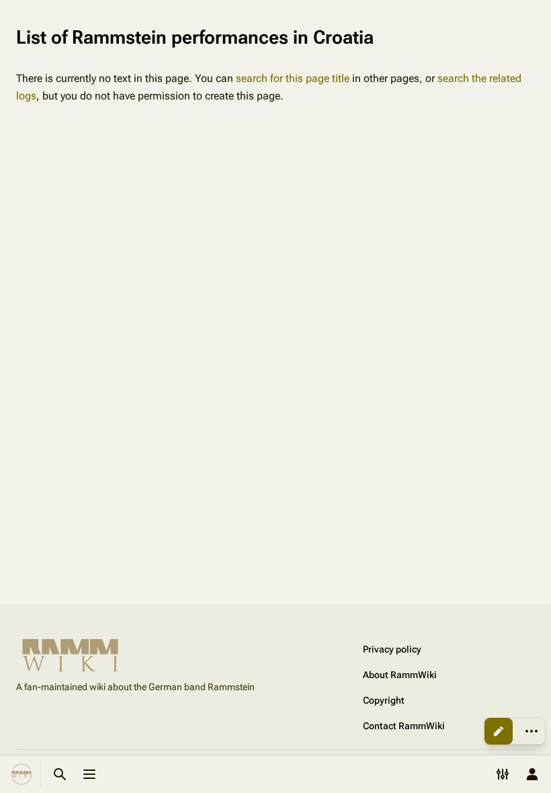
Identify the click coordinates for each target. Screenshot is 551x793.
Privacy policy (392, 649)
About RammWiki (400, 674)
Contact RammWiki (404, 725)
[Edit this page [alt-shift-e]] (498, 731)
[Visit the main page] (21, 774)
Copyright (384, 700)
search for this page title (292, 78)
